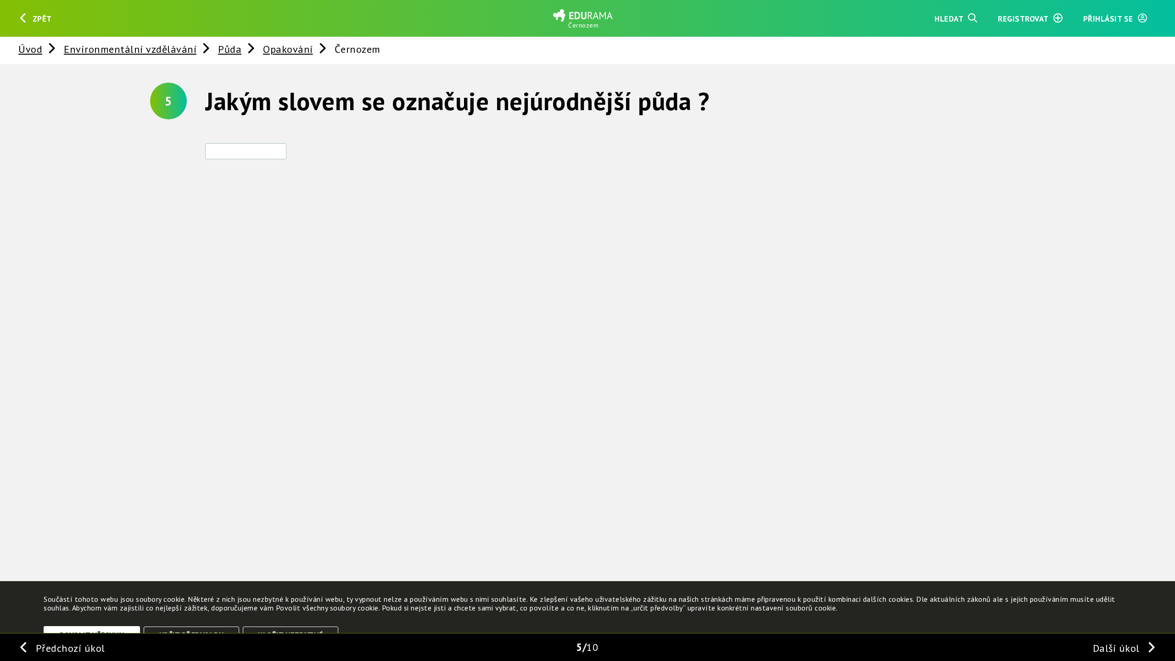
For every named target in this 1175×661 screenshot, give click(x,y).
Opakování (288, 49)
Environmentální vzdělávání (130, 49)
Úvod (30, 49)
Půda (229, 49)
